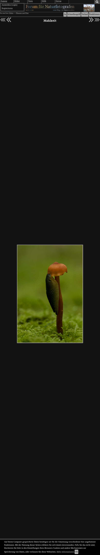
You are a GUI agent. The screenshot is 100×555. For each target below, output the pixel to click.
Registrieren (7, 8)
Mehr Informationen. (66, 552)
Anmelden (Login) (9, 5)
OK (76, 552)
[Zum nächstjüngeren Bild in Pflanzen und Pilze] (9, 20)
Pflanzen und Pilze (22, 13)
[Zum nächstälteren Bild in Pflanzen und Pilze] (91, 20)
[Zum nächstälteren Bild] (97, 20)
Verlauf (84, 14)
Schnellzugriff (73, 14)
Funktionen (94, 14)
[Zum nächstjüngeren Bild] (3, 20)
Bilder (11, 13)
